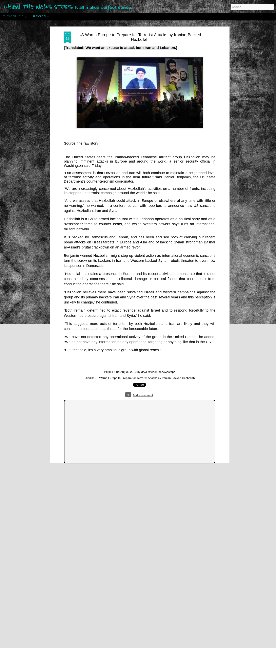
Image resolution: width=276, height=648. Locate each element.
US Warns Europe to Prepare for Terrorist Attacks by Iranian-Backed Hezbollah (139, 37)
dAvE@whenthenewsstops (158, 371)
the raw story (87, 143)
